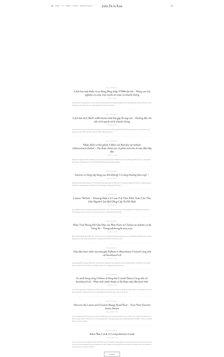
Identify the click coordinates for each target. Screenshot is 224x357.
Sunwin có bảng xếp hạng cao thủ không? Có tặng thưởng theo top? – (112, 175)
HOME (57, 6)
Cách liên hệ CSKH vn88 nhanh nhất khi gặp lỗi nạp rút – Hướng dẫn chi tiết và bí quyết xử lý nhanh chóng (112, 119)
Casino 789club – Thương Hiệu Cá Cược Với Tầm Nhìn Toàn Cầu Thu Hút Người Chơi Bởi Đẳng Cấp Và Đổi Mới (112, 199)
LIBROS (68, 6)
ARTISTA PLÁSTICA (86, 6)
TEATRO (75, 6)
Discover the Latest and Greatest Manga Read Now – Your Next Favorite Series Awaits (112, 306)
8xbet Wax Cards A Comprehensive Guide (112, 334)
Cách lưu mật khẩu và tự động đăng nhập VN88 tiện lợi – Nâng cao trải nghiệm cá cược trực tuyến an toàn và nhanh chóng (112, 92)
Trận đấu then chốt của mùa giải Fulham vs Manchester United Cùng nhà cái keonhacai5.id (112, 253)
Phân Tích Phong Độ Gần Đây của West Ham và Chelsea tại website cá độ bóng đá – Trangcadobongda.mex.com (112, 226)
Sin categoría (111, 87)
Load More (112, 354)
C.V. (63, 6)
